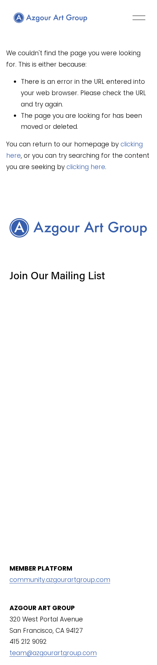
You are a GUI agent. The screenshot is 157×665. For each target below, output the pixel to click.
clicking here (85, 166)
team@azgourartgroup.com (53, 653)
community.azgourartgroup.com (59, 579)
